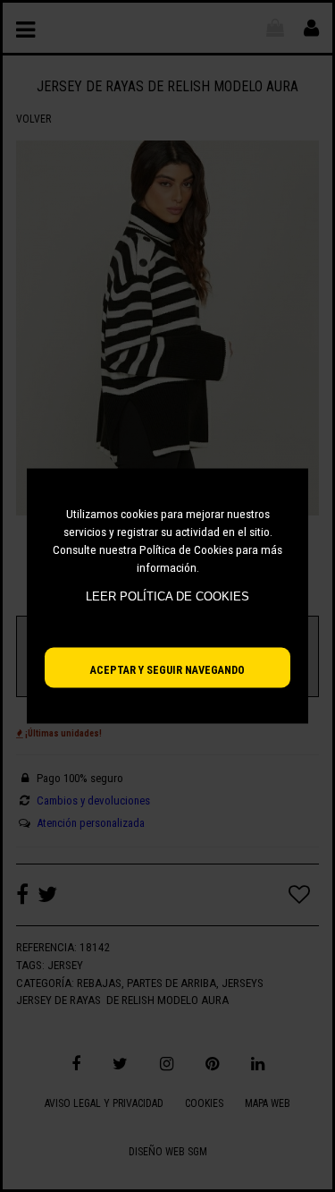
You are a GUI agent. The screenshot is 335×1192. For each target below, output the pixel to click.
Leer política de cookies (167, 596)
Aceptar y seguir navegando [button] (167, 670)
